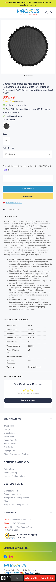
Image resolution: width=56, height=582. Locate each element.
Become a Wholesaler (13, 494)
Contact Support (11, 491)
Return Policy (9, 469)
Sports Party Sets (11, 440)
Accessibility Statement (26, 570)
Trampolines (9, 426)
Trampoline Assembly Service (16, 497)
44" (6, 141)
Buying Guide (9, 451)
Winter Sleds (9, 436)
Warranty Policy (10, 472)
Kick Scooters (10, 443)
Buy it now (28, 197)
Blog (6, 501)
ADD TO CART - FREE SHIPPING (39, 578)
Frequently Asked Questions (16, 504)
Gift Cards (8, 447)
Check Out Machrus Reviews (16, 454)
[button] (8, 101)
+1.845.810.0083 (17, 523)
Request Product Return (14, 476)
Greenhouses (9, 433)
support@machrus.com (20, 519)
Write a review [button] (28, 400)
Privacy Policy (9, 570)
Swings (7, 429)
